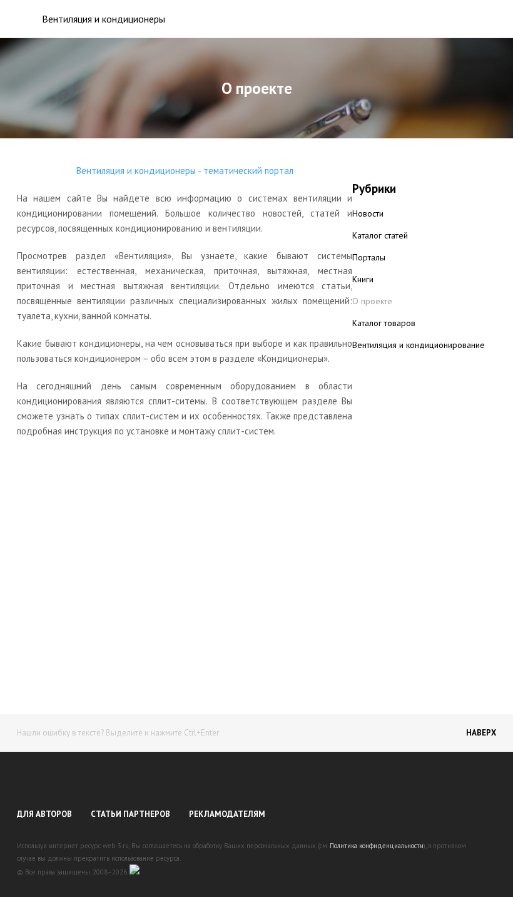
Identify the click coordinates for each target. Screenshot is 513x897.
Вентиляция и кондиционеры (103, 19)
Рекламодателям (227, 814)
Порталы (368, 257)
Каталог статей (380, 235)
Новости (367, 213)
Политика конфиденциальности (377, 845)
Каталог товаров (383, 323)
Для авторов (44, 814)
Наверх (481, 732)
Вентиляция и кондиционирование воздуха (418, 351)
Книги (362, 279)
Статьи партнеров (130, 814)
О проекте (372, 301)
